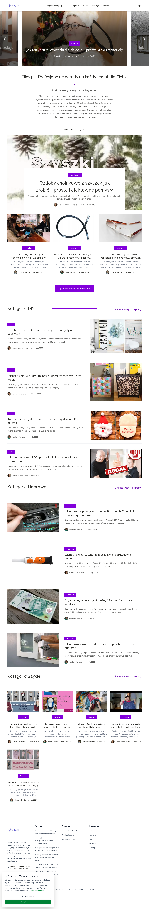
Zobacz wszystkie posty (128, 309)
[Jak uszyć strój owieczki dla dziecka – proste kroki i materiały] (74, 38)
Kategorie (94, 825)
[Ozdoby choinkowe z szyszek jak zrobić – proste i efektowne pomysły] (74, 172)
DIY (67, 6)
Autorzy (66, 825)
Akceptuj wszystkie (28, 902)
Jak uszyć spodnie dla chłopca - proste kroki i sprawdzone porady (47, 857)
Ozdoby (106, 6)
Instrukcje (95, 6)
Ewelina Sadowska (69, 835)
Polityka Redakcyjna (76, 889)
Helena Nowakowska (70, 831)
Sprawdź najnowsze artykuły (74, 288)
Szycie (85, 6)
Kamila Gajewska (68, 839)
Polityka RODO (61, 889)
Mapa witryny (89, 889)
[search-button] (133, 5)
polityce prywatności (36, 890)
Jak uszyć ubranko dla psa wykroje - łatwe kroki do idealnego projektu (45, 840)
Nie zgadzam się (28, 896)
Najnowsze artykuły (54, 6)
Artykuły (39, 825)
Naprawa (75, 6)
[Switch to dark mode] (139, 5)
